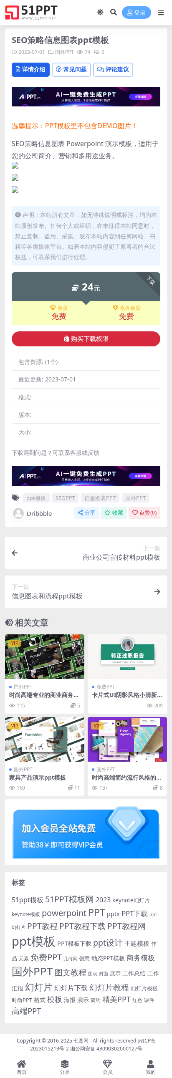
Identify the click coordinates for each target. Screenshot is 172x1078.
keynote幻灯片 (131, 900)
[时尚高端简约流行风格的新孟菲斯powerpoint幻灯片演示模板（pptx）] (127, 739)
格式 (40, 1000)
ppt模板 (36, 498)
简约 (96, 1000)
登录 (140, 13)
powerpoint (64, 913)
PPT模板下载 (74, 943)
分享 (89, 513)
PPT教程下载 (82, 926)
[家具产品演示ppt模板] (44, 739)
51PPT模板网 (69, 899)
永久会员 (130, 308)
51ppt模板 (27, 899)
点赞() (148, 513)
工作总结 (134, 973)
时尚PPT (22, 1000)
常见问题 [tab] (75, 69)
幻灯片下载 (71, 987)
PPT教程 (42, 926)
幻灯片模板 (144, 988)
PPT (96, 912)
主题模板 (136, 943)
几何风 (70, 958)
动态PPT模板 (108, 958)
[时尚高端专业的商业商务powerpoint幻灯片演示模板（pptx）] (44, 656)
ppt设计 (108, 942)
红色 (137, 1000)
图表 (92, 973)
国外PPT (64, 52)
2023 (103, 899)
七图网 (81, 1040)
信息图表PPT (100, 498)
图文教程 (70, 972)
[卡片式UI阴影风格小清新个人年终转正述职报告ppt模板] (127, 656)
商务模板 (140, 957)
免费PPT (105, 686)
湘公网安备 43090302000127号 (106, 1048)
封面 (103, 973)
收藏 (117, 513)
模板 (54, 999)
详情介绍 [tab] (34, 69)
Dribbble (39, 513)
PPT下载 (134, 913)
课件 (149, 1000)
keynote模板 (26, 914)
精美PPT (116, 999)
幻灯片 (39, 986)
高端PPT (26, 1010)
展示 (115, 973)
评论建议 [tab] (117, 69)
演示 (83, 1000)
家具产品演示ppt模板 (37, 777)
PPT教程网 (126, 926)
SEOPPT (65, 498)
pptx (113, 914)
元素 (24, 958)
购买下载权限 (90, 339)
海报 (70, 1000)
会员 (63, 308)
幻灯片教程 (109, 987)
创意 (84, 958)
